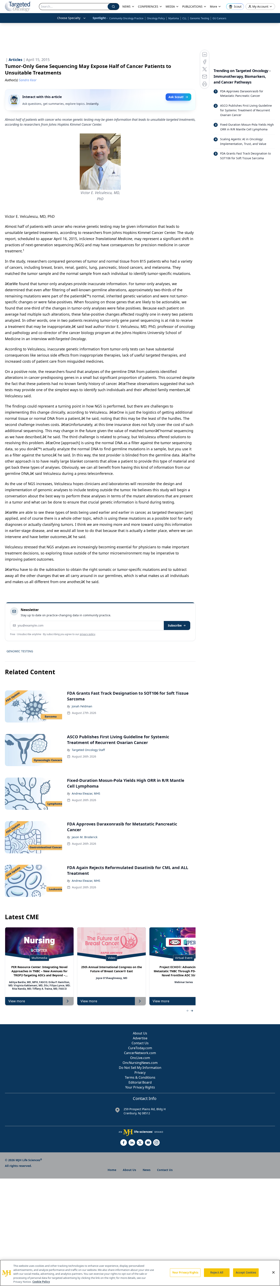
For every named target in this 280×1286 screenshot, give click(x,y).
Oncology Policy (156, 18)
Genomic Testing (199, 18)
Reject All (216, 1272)
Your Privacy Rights (140, 1087)
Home (112, 1170)
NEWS (126, 6)
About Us (140, 1033)
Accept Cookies (246, 1272)
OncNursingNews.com (140, 1062)
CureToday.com (140, 1048)
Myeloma (173, 18)
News (146, 1170)
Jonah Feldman (82, 706)
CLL (184, 18)
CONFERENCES (148, 6)
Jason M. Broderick (84, 837)
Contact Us (140, 1043)
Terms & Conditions (140, 1077)
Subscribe (175, 625)
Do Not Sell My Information (140, 1067)
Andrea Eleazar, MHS (86, 793)
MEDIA (170, 6)
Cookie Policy (41, 1282)
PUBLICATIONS (192, 6)
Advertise (140, 1038)
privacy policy (87, 634)
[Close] (273, 1272)
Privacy (140, 1072)
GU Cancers (219, 18)
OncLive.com (140, 1058)
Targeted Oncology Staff (88, 750)
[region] (140, 1273)
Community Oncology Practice (126, 18)
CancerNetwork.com (140, 1053)
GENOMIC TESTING (20, 651)
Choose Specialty (68, 18)
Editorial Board (140, 1082)
